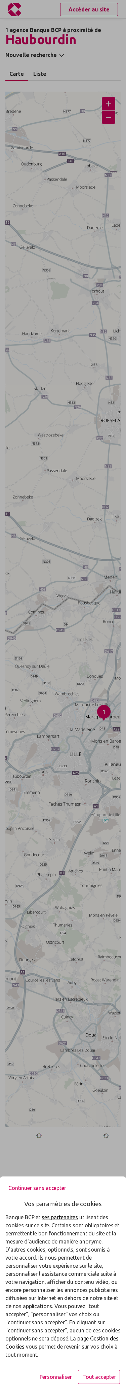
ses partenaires (60, 1217)
